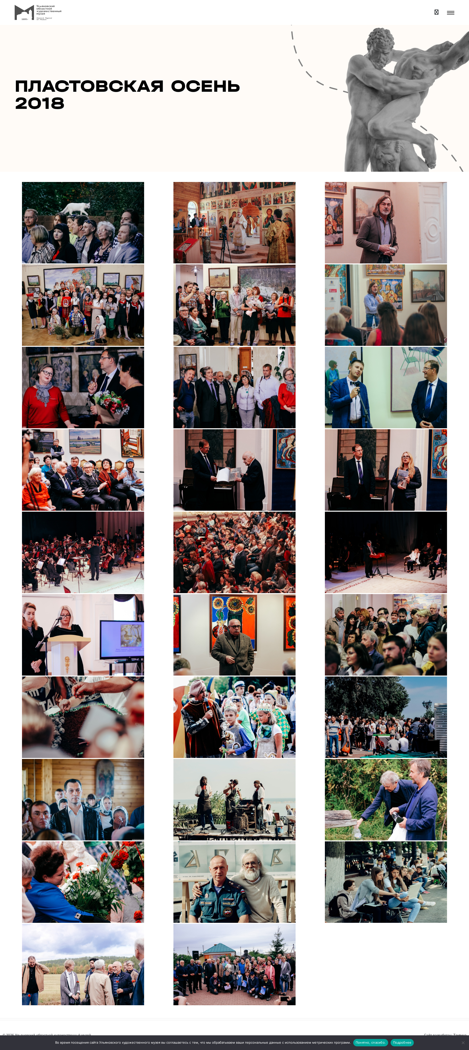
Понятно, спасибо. (371, 1042)
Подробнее (402, 1042)
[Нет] (462, 1042)
